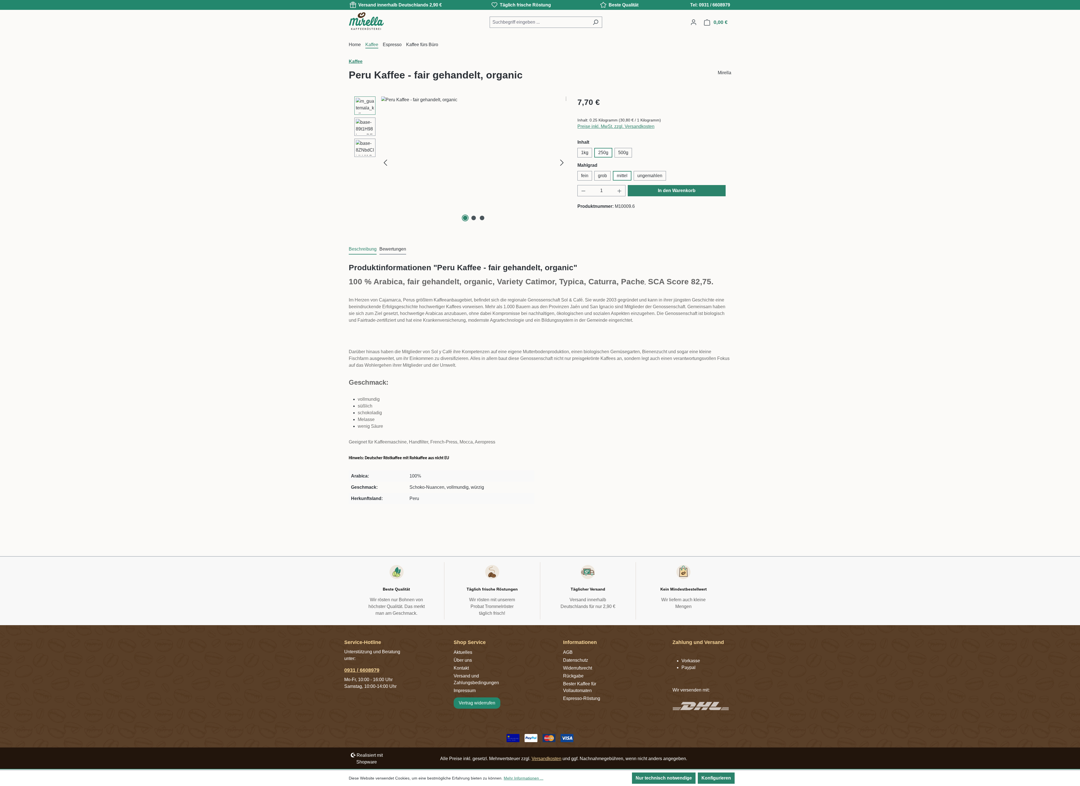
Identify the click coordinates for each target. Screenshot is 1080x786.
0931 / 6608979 (361, 670)
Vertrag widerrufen (477, 703)
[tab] (363, 249)
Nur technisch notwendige (664, 778)
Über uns (463, 660)
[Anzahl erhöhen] (620, 190)
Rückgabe (573, 676)
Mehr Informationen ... (523, 778)
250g (603, 152)
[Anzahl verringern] (583, 190)
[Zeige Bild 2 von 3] (473, 218)
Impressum (465, 690)
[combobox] (539, 22)
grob (602, 175)
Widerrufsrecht (577, 668)
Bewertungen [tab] (392, 249)
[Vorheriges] (385, 163)
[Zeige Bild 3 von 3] (482, 218)
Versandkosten (546, 758)
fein (584, 175)
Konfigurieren (716, 778)
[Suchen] (595, 22)
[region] (460, 162)
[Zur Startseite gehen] (377, 21)
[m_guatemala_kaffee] (473, 156)
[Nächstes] (562, 163)
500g (623, 152)
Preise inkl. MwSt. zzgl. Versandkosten (615, 126)
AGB (568, 652)
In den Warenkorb (677, 190)
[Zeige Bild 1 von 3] (465, 218)
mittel (622, 175)
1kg (584, 152)
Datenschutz (575, 660)
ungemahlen (649, 175)
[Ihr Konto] (693, 22)
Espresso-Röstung (581, 698)
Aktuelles (463, 652)
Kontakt (461, 668)
